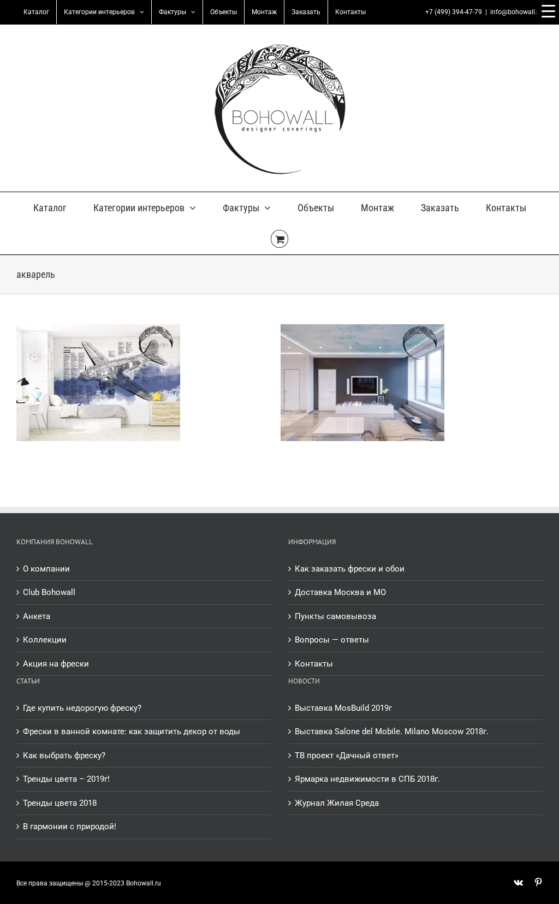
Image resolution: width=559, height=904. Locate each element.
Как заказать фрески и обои (350, 569)
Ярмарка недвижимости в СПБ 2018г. (367, 779)
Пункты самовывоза (335, 616)
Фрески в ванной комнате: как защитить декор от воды (131, 731)
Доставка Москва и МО (340, 592)
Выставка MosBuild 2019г (343, 708)
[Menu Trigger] (548, 11)
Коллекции (45, 640)
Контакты (314, 664)
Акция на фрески (56, 664)
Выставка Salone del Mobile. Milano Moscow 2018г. (392, 731)
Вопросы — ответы (332, 640)
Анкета (36, 616)
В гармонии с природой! (69, 826)
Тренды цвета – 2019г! (66, 779)
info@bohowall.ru (516, 12)
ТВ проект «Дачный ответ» (347, 755)
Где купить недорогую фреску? (82, 708)
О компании (46, 569)
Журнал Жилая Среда (337, 803)
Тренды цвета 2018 (60, 803)
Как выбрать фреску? (64, 755)
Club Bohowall (49, 592)
